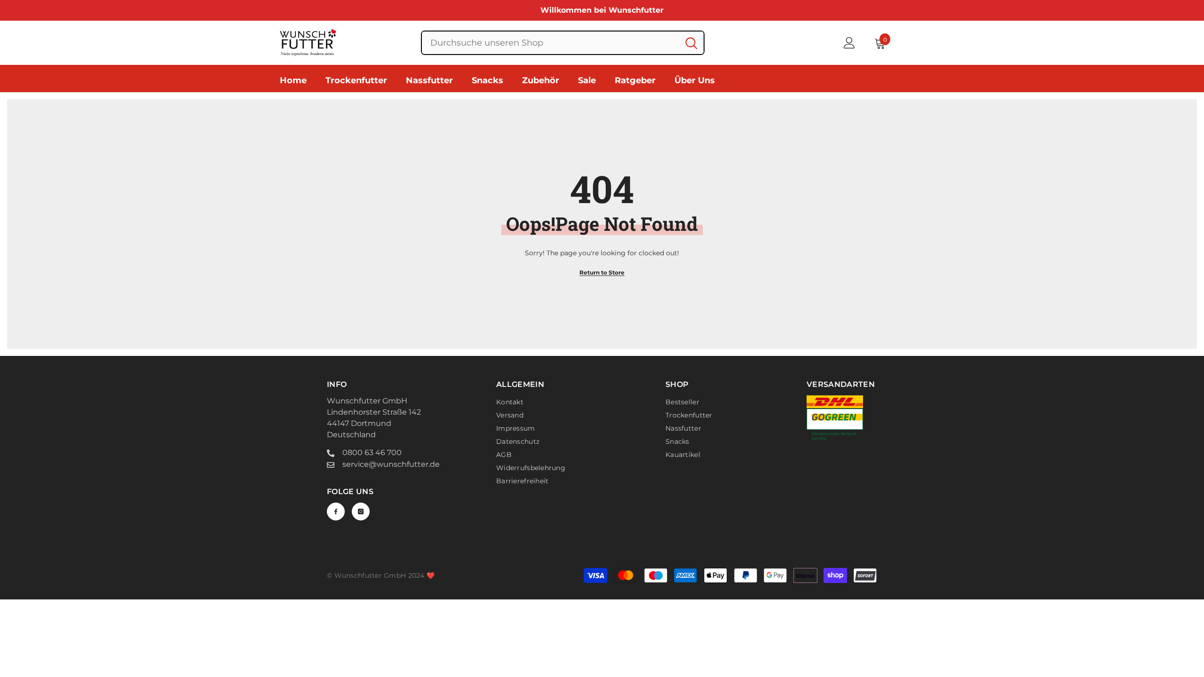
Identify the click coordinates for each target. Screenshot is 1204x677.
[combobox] (550, 42)
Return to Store (602, 272)
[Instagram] (361, 511)
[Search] (563, 42)
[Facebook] (336, 511)
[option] (602, 10)
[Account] (849, 42)
